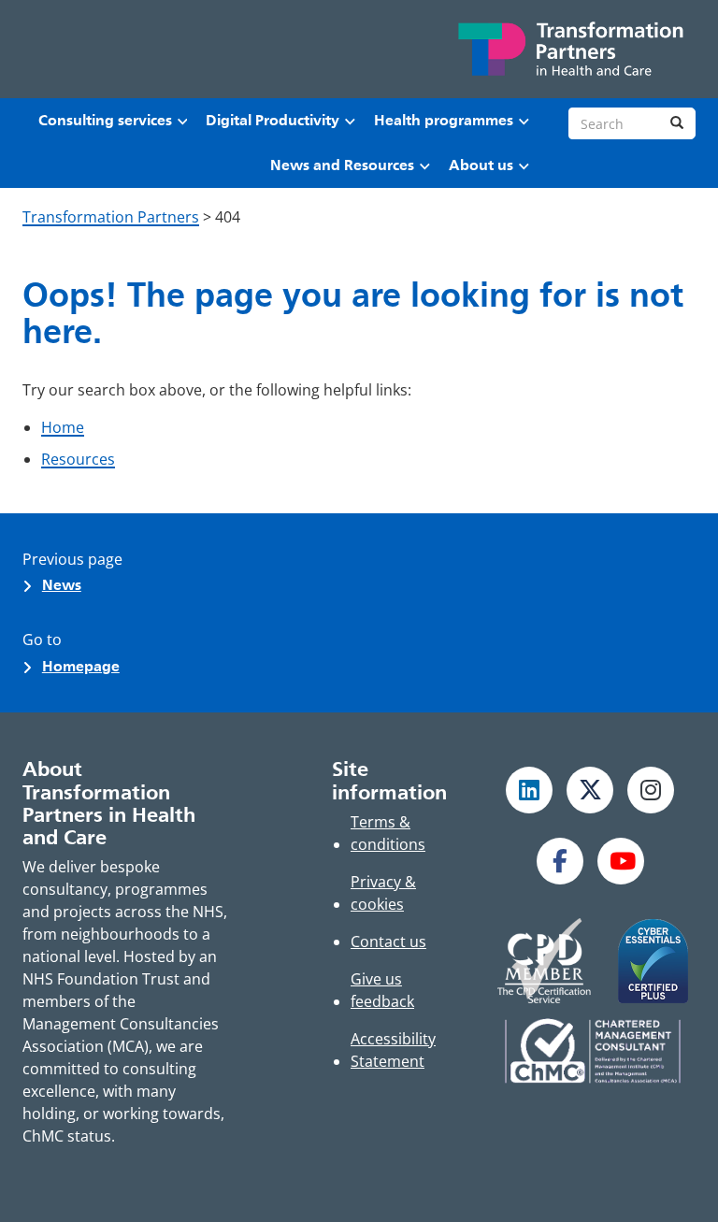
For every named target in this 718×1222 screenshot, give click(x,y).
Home (62, 427)
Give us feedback (382, 990)
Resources (78, 459)
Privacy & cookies (383, 892)
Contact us (388, 941)
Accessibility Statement (393, 1049)
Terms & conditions (388, 833)
